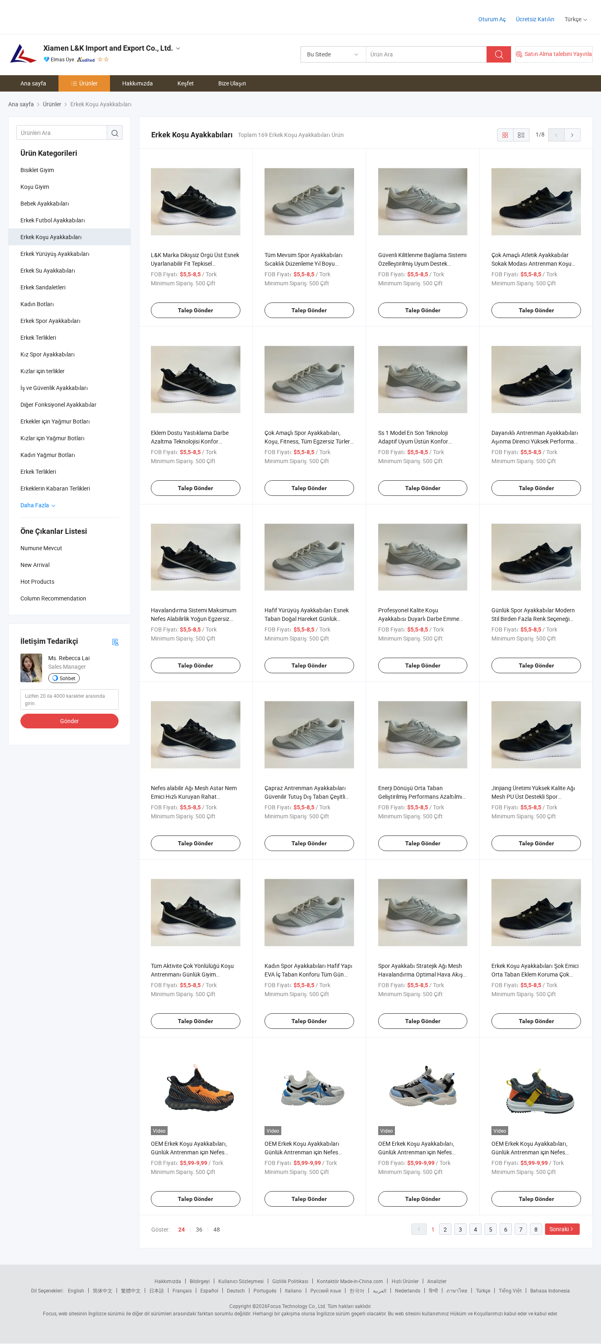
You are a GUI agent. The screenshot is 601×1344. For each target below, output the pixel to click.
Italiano (293, 1290)
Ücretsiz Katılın (535, 19)
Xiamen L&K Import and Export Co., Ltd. (108, 48)
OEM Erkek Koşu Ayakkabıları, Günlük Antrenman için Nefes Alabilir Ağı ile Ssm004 (529, 1152)
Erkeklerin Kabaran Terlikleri (55, 488)
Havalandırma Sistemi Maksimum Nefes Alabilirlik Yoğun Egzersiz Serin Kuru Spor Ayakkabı (193, 618)
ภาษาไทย (456, 1290)
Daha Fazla (35, 505)
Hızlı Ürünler (405, 1281)
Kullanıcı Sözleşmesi (241, 1281)
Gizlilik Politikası (290, 1281)
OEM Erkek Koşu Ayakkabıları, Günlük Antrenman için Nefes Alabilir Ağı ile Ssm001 (189, 1152)
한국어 (357, 1290)
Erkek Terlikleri (38, 337)
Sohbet (67, 678)
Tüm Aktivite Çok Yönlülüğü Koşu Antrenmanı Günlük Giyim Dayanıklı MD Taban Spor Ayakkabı (195, 974)
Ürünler (88, 83)
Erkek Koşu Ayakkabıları (51, 237)
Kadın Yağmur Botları (47, 455)
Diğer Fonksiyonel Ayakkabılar (58, 404)
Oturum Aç (492, 19)
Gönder (69, 721)
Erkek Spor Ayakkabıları (50, 321)
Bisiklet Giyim (37, 170)
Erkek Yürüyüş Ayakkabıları (55, 254)
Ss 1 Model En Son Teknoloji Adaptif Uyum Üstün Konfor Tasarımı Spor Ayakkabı (413, 441)
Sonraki (559, 1229)
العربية (379, 1290)
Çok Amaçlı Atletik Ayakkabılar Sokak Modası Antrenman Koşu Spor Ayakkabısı (531, 263)
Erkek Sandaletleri (42, 287)
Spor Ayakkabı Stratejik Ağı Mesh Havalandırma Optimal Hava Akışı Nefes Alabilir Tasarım (421, 974)
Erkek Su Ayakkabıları (47, 270)
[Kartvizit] (115, 641)
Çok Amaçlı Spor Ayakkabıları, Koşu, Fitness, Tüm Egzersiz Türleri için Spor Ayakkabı (308, 441)
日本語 (156, 1290)
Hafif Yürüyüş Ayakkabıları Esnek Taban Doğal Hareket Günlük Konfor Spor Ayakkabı (307, 618)
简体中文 (102, 1290)
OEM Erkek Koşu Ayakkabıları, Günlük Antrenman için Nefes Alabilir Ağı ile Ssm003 (416, 1152)
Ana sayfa (33, 83)
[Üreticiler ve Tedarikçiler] (60, 16)
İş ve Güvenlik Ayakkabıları (54, 388)
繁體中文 (131, 1290)
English (76, 1290)
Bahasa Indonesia (550, 1290)
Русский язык (325, 1290)
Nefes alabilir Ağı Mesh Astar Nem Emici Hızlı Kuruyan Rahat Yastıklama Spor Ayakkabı (194, 796)
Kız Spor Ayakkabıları (47, 354)
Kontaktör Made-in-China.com (350, 1281)
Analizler (436, 1281)
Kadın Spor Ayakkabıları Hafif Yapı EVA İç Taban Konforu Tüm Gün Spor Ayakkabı (308, 974)
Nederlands (407, 1290)
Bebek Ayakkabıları (44, 203)
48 (216, 1229)
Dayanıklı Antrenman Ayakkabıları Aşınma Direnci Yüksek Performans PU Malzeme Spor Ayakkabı (535, 441)
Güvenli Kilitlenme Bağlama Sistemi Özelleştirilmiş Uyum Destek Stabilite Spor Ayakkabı (422, 263)
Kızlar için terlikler (42, 371)
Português (264, 1290)
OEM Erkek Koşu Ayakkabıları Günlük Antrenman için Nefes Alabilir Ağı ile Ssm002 (302, 1152)
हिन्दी (433, 1290)
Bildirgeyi (200, 1281)
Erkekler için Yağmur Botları (55, 421)
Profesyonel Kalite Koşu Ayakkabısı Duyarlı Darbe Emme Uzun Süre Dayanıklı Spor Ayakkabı (422, 618)
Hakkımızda (137, 83)
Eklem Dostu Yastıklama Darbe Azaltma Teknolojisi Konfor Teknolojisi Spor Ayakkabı (190, 441)
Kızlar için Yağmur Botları (52, 438)
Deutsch (236, 1290)
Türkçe (483, 1290)
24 (181, 1229)
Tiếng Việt (510, 1290)
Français (182, 1290)
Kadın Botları (37, 304)
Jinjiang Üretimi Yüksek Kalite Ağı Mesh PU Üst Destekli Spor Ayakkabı (533, 796)
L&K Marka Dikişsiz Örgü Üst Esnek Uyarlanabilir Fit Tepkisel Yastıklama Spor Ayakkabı (195, 263)
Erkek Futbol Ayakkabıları (52, 220)
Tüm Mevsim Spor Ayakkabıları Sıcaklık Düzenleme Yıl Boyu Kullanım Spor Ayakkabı (304, 263)
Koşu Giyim (34, 186)
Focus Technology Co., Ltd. (296, 1306)
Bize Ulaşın (232, 83)
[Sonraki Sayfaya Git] (572, 135)
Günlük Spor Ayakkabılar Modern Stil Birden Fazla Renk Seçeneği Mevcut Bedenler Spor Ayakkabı (533, 618)
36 (199, 1229)
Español (209, 1290)
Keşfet (185, 83)
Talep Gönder (195, 310)
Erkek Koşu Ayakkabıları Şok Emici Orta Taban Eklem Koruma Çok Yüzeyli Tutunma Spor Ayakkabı (535, 974)
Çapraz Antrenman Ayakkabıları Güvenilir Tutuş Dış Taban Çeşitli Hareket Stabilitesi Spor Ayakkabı (306, 796)
